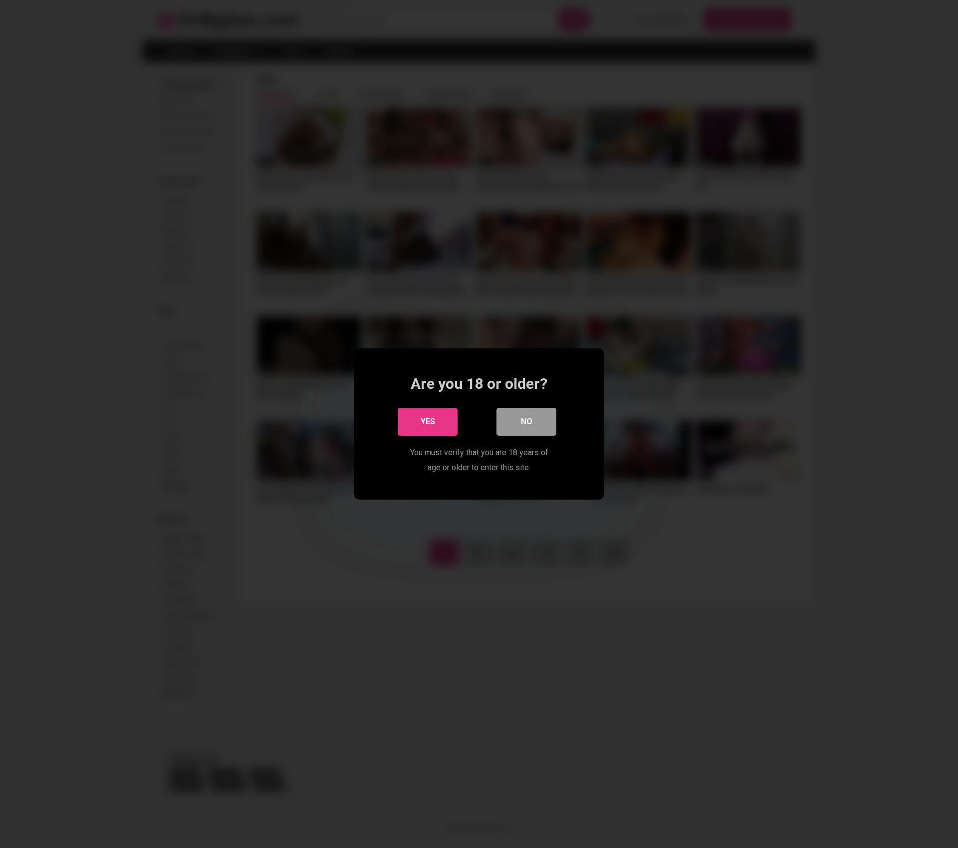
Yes (428, 421)
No (526, 421)
